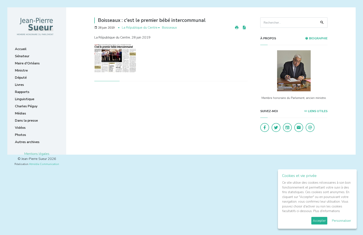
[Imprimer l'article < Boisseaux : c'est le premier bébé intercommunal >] (237, 28)
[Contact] (298, 127)
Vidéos (20, 127)
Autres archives (27, 142)
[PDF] (244, 28)
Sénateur (22, 56)
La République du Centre (140, 27)
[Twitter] (276, 127)
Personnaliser (341, 221)
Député (21, 77)
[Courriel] (310, 127)
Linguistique (24, 99)
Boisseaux (169, 27)
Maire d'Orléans (27, 63)
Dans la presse (26, 120)
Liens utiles (317, 111)
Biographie (317, 38)
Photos (20, 135)
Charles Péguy (26, 106)
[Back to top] (350, 222)
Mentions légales (36, 153)
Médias (20, 113)
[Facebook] (264, 127)
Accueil (20, 49)
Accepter (319, 221)
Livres (19, 84)
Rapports (22, 92)
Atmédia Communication (44, 164)
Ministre (21, 70)
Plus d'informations (326, 211)
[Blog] (287, 127)
